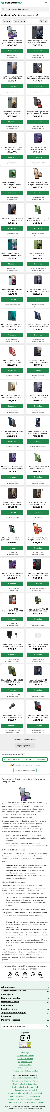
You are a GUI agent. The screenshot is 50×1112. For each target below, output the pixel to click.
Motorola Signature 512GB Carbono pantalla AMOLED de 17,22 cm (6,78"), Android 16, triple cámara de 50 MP (38, 77)
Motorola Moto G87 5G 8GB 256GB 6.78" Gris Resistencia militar (37, 681)
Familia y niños (9, 1009)
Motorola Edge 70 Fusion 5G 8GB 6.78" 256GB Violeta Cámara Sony (12, 574)
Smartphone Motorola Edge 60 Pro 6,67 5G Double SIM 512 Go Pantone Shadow (12, 113)
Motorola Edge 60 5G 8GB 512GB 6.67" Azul (12, 432)
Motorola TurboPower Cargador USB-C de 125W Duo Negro (12, 646)
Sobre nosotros (25, 1065)
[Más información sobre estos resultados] (37, 15)
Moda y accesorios (10, 1020)
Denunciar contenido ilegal (25, 739)
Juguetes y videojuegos (13, 1012)
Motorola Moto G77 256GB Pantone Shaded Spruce (12, 255)
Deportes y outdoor (11, 998)
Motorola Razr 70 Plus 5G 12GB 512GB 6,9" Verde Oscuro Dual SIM (38, 610)
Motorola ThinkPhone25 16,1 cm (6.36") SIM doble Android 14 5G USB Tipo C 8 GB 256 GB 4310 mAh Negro (37, 574)
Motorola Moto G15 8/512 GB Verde (12, 290)
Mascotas (6, 1016)
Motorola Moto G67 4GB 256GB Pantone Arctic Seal (38, 397)
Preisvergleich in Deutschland (25, 1087)
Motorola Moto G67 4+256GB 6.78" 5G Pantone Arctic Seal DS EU (38, 290)
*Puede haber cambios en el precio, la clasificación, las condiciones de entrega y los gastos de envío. (25, 1107)
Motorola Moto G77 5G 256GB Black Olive (38, 503)
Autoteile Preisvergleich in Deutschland (25, 1093)
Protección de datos (25, 1056)
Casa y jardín (7, 994)
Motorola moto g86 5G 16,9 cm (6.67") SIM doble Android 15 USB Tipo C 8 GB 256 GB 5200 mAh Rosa (12, 361)
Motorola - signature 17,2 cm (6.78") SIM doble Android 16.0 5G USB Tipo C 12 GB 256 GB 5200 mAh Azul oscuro (38, 646)
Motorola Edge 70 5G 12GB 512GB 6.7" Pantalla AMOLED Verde (12, 681)
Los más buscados (25, 1059)
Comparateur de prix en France (25, 1081)
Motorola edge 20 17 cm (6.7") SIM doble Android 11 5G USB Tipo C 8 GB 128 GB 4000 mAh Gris (12, 539)
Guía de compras (25, 1068)
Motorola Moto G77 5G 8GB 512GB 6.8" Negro (12, 503)
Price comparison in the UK (25, 1090)
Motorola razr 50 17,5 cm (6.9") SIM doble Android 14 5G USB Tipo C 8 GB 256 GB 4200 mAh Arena (38, 184)
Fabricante (18, 21)
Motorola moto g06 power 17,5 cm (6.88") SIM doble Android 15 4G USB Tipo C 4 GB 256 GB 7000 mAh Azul (12, 326)
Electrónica (7, 1005)
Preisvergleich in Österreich (25, 1084)
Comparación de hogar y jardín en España (25, 1102)
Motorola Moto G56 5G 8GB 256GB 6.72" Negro (38, 361)
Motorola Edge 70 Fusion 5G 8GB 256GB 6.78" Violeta (37, 148)
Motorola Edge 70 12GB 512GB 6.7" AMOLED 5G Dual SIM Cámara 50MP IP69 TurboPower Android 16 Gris (38, 42)
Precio (5, 21)
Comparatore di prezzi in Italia (25, 1078)
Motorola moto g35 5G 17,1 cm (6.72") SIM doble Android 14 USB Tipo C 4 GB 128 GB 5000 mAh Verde (12, 184)
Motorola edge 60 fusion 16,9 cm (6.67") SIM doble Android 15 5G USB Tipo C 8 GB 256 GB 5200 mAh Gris (12, 77)
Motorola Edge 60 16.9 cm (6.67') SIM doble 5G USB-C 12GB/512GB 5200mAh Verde (38, 219)
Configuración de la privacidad (25, 1071)
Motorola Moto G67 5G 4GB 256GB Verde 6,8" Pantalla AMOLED (37, 255)
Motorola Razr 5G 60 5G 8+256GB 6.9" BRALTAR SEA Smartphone (38, 432)
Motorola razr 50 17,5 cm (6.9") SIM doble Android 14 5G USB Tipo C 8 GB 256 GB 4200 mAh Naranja (38, 539)
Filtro (45, 21)
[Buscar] (3, 9)
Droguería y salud (10, 1001)
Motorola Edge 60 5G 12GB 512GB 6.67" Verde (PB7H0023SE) (38, 468)
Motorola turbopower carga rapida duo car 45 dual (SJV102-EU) (12, 717)
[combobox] (27, 9)
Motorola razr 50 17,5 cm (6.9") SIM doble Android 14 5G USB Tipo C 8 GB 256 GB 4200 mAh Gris (12, 42)
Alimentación (8, 987)
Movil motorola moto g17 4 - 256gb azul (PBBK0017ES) (12, 468)
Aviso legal (25, 1053)
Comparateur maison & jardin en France (25, 1099)
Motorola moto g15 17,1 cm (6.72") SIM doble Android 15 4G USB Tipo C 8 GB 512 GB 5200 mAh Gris (38, 113)
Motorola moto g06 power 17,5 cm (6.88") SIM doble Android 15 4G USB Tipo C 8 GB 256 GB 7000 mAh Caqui (12, 397)
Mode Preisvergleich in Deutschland (25, 1096)
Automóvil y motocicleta (13, 991)
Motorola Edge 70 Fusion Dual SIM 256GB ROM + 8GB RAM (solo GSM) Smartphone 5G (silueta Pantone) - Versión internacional (12, 219)
